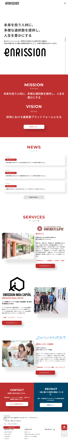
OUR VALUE (7, 434)
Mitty (26, 438)
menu (65, 3)
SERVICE (28, 429)
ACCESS (6, 438)
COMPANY (7, 436)
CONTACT (11, 427)
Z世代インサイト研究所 (31, 436)
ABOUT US (9, 429)
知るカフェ (27, 432)
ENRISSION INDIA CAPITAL (32, 434)
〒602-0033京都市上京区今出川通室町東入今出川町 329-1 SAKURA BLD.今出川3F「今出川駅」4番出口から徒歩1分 (20, 418)
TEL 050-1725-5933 (11, 424)
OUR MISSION (8, 432)
